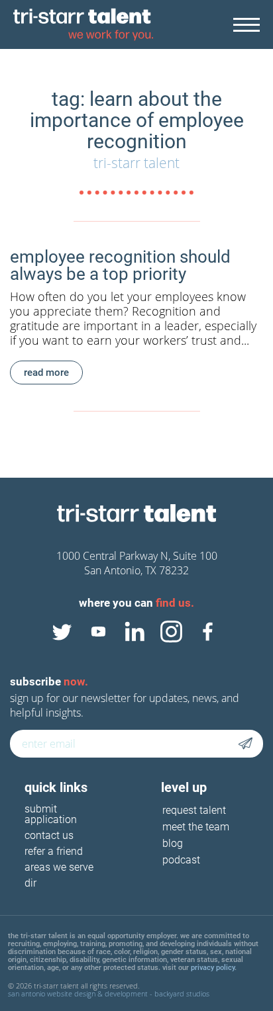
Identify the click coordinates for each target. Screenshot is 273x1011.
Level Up (184, 787)
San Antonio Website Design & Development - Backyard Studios (108, 993)
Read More (46, 372)
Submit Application (51, 815)
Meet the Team (195, 826)
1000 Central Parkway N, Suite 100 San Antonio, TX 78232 (136, 563)
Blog (172, 843)
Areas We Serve (59, 867)
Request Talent (194, 810)
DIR (30, 883)
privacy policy (213, 967)
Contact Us (49, 836)
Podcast (181, 860)
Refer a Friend (54, 851)
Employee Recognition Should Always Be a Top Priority (120, 265)
